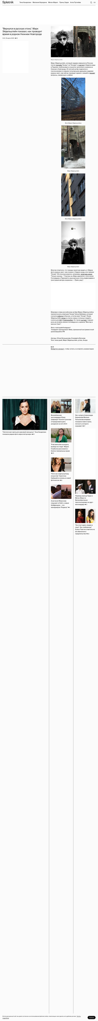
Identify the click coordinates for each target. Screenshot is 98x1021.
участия (81, 65)
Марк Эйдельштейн (70, 340)
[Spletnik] (7, 2)
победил (60, 316)
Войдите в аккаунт (57, 349)
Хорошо (91, 1017)
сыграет (84, 320)
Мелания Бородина (40, 2)
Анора (85, 340)
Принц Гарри (64, 2)
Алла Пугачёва (75, 2)
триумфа (59, 65)
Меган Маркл (53, 2)
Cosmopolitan (68, 320)
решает (92, 73)
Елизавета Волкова (78, 338)
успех (80, 340)
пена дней (58, 340)
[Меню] (95, 2)
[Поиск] (91, 2)
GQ (60, 320)
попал (63, 318)
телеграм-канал (86, 274)
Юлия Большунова (64, 338)
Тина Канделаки (25, 2)
